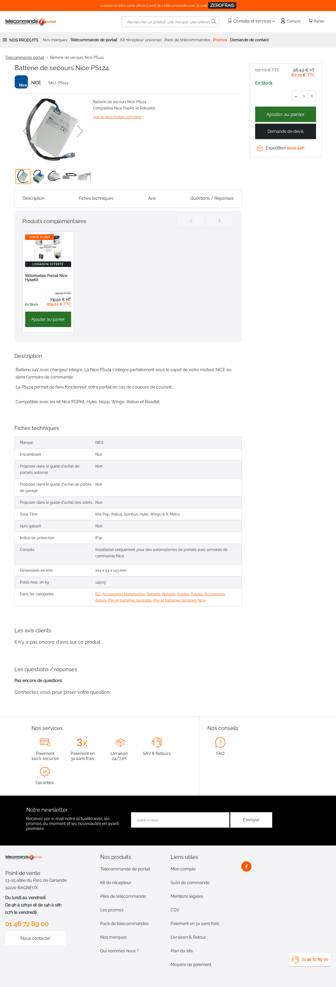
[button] (25, 131)
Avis (152, 198)
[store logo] (30, 22)
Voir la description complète (117, 117)
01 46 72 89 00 (315, 959)
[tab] (132, 857)
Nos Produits (23, 40)
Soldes (183, 594)
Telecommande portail (24, 57)
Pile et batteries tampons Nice (179, 600)
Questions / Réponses (212, 198)
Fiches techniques (96, 198)
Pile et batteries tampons (129, 600)
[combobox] (170, 22)
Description (33, 198)
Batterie (153, 594)
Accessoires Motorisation (123, 594)
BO (98, 594)
